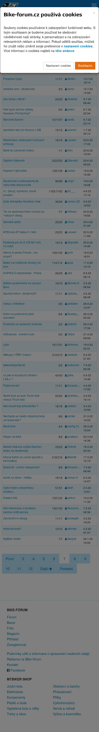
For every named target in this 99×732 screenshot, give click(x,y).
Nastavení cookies (58, 65)
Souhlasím (85, 65)
